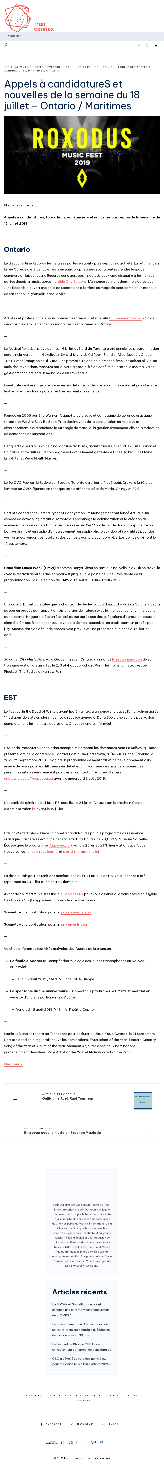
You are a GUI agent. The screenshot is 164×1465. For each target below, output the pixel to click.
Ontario (52, 70)
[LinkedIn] (155, 45)
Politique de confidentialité (75, 1395)
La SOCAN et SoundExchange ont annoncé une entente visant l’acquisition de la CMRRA (81, 1309)
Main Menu (15, 36)
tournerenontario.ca (125, 318)
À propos (33, 1395)
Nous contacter (124, 1395)
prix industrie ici (74, 924)
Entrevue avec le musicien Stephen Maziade (62, 1131)
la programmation (127, 659)
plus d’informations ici (81, 851)
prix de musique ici (76, 912)
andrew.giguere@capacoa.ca (28, 778)
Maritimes (36, 70)
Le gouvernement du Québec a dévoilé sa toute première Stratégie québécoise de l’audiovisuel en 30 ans (81, 1329)
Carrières (82, 1400)
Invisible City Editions (69, 281)
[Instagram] (147, 45)
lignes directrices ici (42, 851)
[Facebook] (139, 45)
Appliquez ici (59, 845)
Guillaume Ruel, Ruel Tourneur (67, 1097)
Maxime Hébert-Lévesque (40, 67)
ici (34, 809)
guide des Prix (71, 894)
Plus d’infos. (13, 1064)
